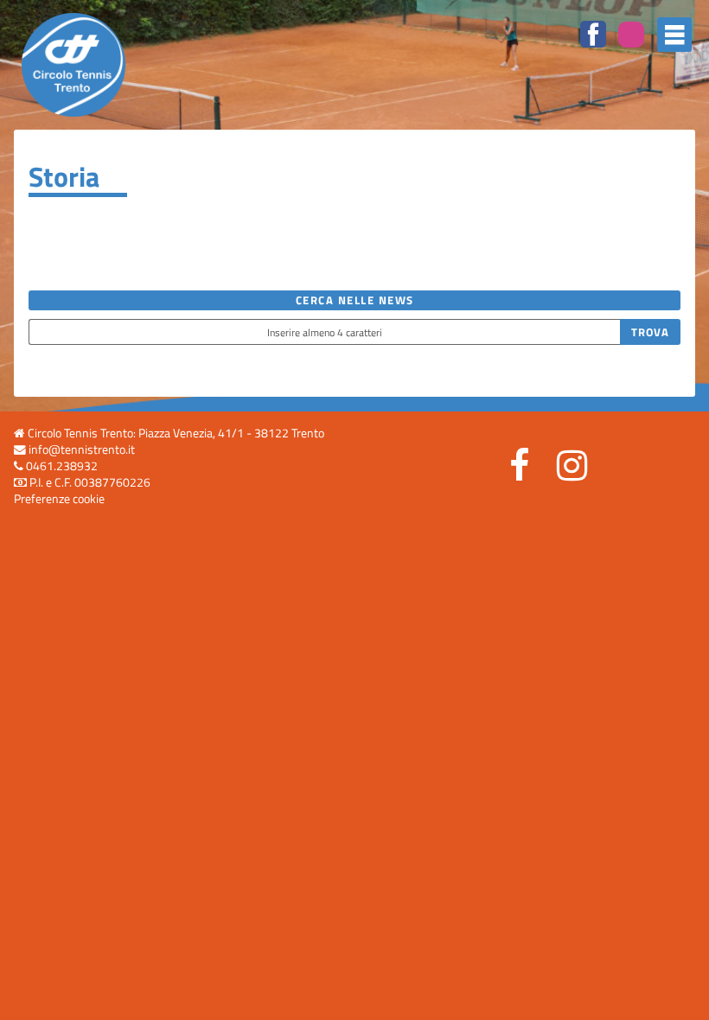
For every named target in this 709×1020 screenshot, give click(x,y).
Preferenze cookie (59, 498)
